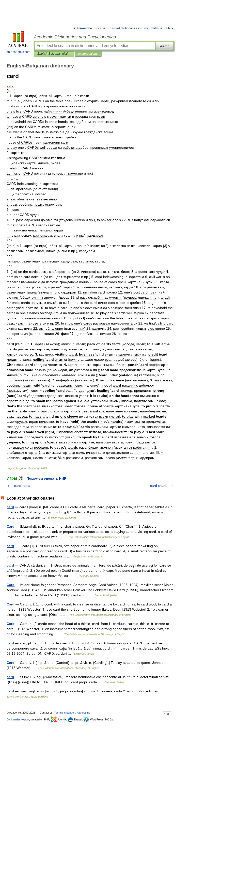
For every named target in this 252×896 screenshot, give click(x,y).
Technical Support (65, 712)
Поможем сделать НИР (46, 478)
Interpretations (87, 53)
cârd (10, 565)
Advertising (83, 712)
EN (168, 28)
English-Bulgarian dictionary (54, 53)
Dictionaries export (18, 719)
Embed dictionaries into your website (136, 28)
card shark (158, 486)
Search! (164, 46)
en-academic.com (18, 52)
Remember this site (91, 28)
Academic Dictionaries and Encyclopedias (75, 36)
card (10, 507)
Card (11, 526)
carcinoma (22, 486)
